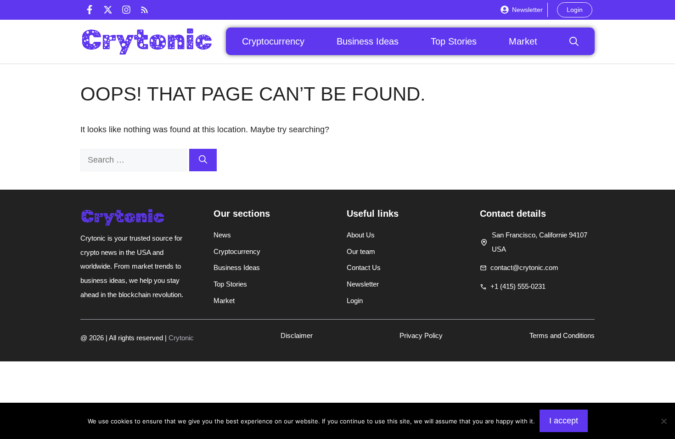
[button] (574, 41)
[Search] (203, 160)
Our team (361, 251)
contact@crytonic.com (524, 267)
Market (523, 41)
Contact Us (364, 267)
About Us (361, 235)
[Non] (663, 421)
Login (575, 9)
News (222, 235)
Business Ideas (368, 41)
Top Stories (454, 41)
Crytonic (181, 338)
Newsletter (527, 9)
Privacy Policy (421, 335)
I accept (563, 420)
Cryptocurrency (273, 41)
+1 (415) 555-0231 (518, 286)
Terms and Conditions (562, 335)
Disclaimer (297, 335)
